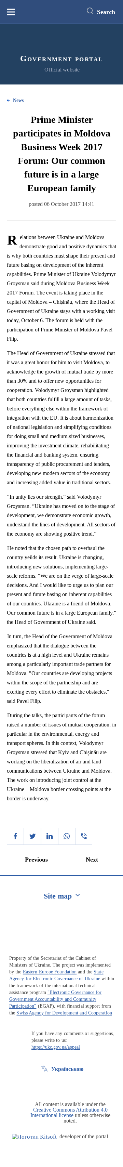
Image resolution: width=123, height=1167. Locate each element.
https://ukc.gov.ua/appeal (55, 1047)
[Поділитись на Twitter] (32, 836)
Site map (58, 896)
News (18, 100)
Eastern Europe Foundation (50, 971)
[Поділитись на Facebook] (15, 836)
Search (106, 12)
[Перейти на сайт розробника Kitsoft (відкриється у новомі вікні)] (34, 1137)
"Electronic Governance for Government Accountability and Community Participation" (55, 999)
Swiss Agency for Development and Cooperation (64, 1012)
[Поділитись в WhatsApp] (66, 836)
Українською (67, 1069)
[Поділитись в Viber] (84, 836)
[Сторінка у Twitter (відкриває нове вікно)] (44, 1084)
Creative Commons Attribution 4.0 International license (69, 1112)
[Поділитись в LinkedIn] (49, 836)
